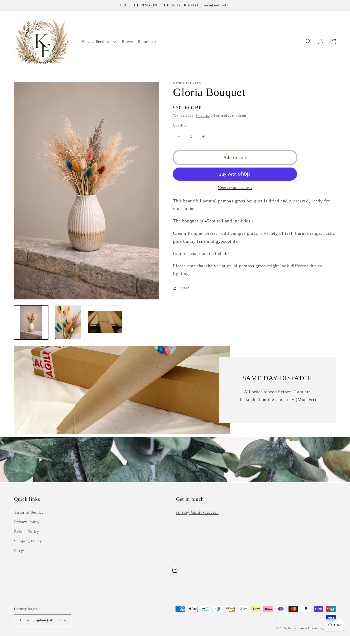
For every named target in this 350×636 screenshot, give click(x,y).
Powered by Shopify (322, 628)
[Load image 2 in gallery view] (68, 322)
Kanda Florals (297, 628)
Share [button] (184, 288)
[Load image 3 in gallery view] (105, 322)
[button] (98, 41)
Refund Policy (26, 531)
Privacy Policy (26, 522)
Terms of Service (29, 512)
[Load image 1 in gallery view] (31, 322)
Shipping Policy (28, 541)
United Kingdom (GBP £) (40, 620)
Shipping (202, 116)
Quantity (180, 125)
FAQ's (19, 551)
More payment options (235, 187)
